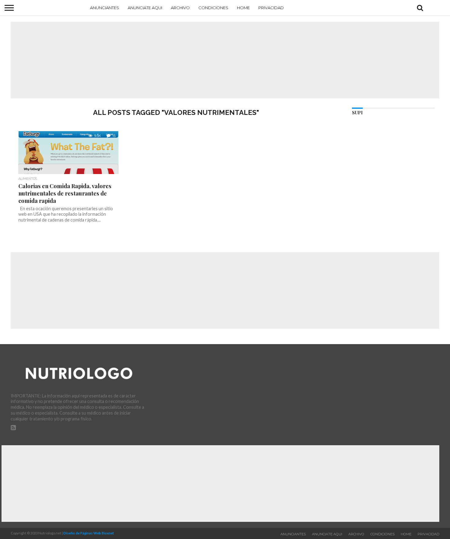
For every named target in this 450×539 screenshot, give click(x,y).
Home (243, 7)
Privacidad (271, 7)
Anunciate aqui (145, 7)
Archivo (180, 7)
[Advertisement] (225, 60)
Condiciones (213, 7)
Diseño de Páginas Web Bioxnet (88, 533)
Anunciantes (104, 7)
